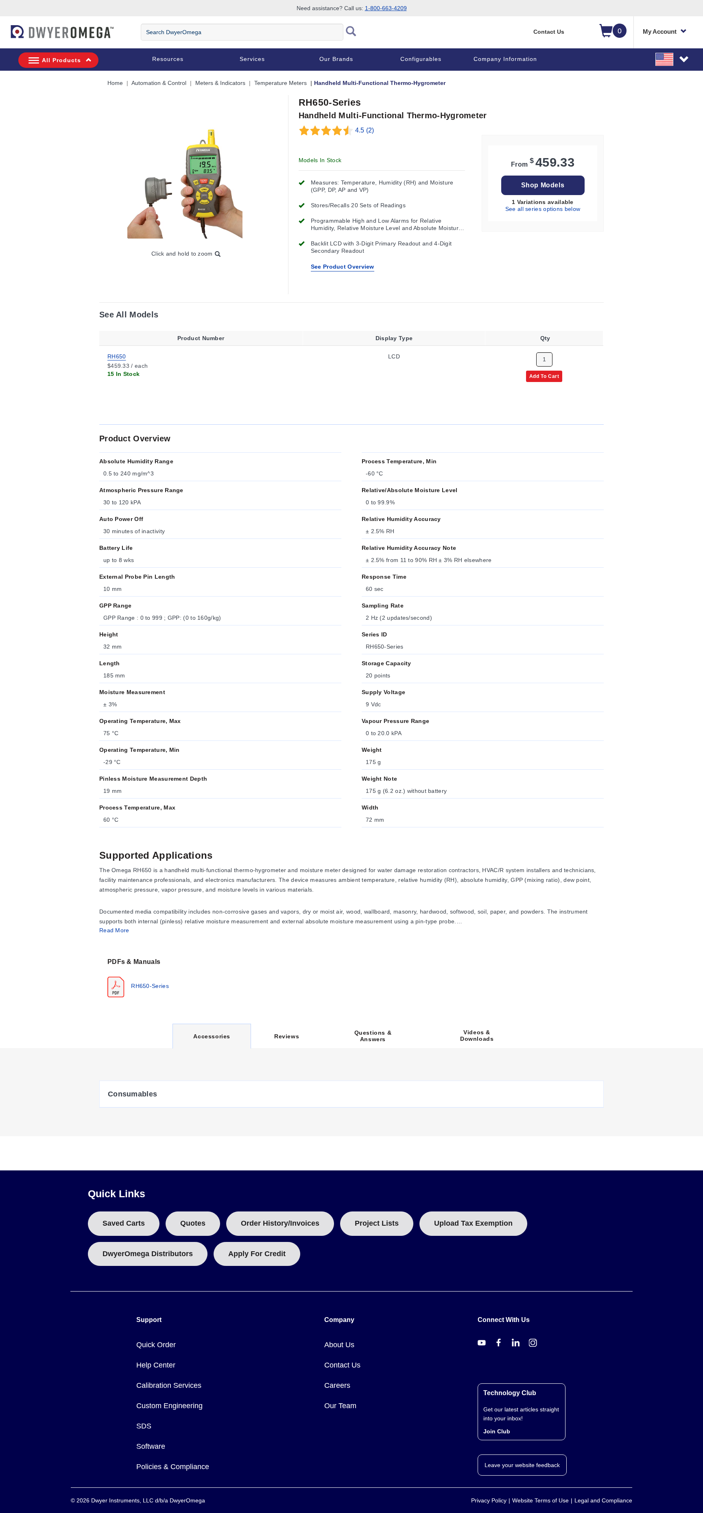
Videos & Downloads (476, 1035)
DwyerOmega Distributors (148, 1254)
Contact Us (548, 31)
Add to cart (544, 376)
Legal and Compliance (603, 1500)
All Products (61, 60)
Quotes (192, 1223)
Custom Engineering (169, 1406)
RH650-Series (149, 986)
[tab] (140, 977)
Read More (114, 930)
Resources (167, 59)
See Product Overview (342, 266)
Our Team (340, 1406)
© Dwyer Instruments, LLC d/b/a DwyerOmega (138, 1500)
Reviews (286, 1036)
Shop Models (543, 185)
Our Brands (336, 59)
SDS (143, 1426)
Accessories (211, 1040)
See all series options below (542, 209)
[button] (672, 59)
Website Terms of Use (540, 1500)
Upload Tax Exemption (473, 1223)
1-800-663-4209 (386, 8)
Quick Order (156, 1345)
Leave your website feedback (522, 1465)
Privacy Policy (489, 1500)
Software (150, 1446)
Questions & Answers (373, 1035)
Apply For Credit (257, 1254)
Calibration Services (168, 1385)
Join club (496, 1431)
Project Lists (377, 1223)
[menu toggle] (4, 35)
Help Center (155, 1365)
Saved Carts (124, 1223)
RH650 (116, 356)
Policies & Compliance (172, 1467)
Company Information (505, 59)
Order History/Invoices (280, 1223)
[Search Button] (351, 32)
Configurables (420, 59)
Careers (337, 1385)
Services (252, 59)
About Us (339, 1345)
